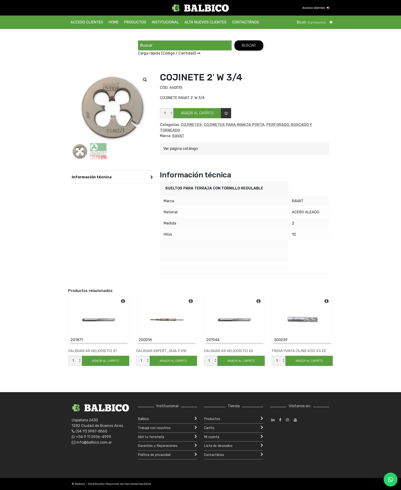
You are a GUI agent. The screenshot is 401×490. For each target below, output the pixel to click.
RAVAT (178, 136)
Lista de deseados (218, 446)
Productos (135, 22)
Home (114, 22)
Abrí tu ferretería (151, 437)
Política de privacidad (154, 455)
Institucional (165, 22)
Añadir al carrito (197, 113)
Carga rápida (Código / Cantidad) (167, 53)
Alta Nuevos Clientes (205, 22)
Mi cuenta (211, 437)
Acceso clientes (314, 8)
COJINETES (191, 124)
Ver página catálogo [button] (180, 148)
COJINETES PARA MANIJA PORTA (234, 124)
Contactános (245, 22)
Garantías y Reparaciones (158, 446)
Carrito (209, 428)
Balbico (143, 419)
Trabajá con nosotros (154, 428)
